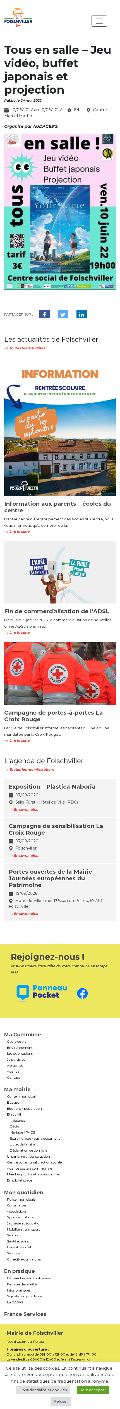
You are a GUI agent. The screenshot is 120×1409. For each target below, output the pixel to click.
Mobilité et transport (23, 1229)
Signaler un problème (24, 1296)
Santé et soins (18, 1241)
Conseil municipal (21, 1096)
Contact (13, 1077)
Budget (13, 1102)
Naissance (17, 1120)
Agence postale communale (29, 1168)
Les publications (20, 1053)
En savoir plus (25, 809)
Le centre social (19, 1247)
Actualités (15, 1065)
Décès (14, 1126)
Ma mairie (17, 1089)
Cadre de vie (16, 1041)
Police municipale (21, 1199)
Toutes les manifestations (31, 770)
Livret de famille (22, 1144)
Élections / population (24, 1108)
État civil (14, 1114)
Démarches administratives (29, 1278)
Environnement (20, 1047)
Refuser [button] (61, 1401)
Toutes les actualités (27, 348)
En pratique (19, 1271)
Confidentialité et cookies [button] (43, 1390)
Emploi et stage (19, 1180)
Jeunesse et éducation (24, 1223)
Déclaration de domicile (28, 1150)
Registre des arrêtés (22, 1284)
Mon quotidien (23, 1193)
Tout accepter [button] (93, 1390)
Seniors (12, 1235)
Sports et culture (20, 1217)
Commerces (17, 1205)
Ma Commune (22, 1035)
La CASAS (15, 1302)
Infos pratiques (18, 1290)
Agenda (13, 1071)
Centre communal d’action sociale (34, 1162)
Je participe (16, 1059)
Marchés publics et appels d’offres (33, 1174)
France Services (25, 1314)
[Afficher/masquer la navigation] (99, 21)
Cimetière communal (24, 1259)
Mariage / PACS (22, 1132)
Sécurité (13, 1253)
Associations (17, 1211)
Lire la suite (19, 532)
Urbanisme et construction (28, 1156)
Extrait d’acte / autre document (35, 1138)
